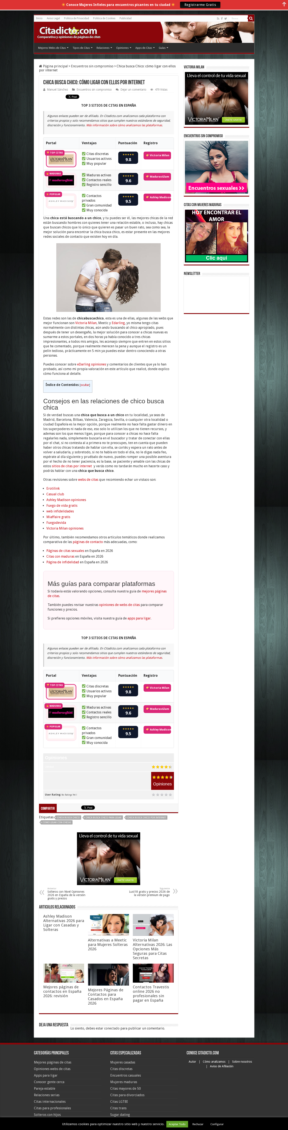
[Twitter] (225, 18)
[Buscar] (251, 18)
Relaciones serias (46, 1095)
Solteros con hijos (47, 1115)
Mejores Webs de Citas (52, 47)
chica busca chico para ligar (103, 817)
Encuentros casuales (125, 1075)
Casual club (55, 494)
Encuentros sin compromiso (92, 66)
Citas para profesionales (52, 1108)
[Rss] (218, 18)
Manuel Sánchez (57, 89)
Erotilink (53, 488)
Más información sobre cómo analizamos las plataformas (124, 125)
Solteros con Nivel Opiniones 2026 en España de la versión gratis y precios (66, 893)
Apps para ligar (46, 1075)
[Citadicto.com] (68, 32)
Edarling (118, 323)
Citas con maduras (60, 556)
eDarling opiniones (91, 364)
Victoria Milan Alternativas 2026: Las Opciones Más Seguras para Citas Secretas (152, 949)
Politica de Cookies (104, 18)
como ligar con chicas (57, 822)
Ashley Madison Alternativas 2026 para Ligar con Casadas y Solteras (63, 923)
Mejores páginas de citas (52, 1062)
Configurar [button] (217, 1124)
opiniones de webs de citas (119, 605)
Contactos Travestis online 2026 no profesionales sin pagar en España (151, 993)
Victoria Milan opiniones (64, 528)
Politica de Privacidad (76, 18)
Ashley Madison (160, 197)
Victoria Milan (159, 155)
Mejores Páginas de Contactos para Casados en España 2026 (105, 996)
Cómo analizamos (214, 1061)
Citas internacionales (50, 1102)
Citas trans (118, 1108)
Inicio (39, 18)
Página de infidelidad (62, 562)
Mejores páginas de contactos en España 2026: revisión (62, 991)
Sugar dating (120, 1115)
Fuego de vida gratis (61, 506)
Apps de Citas (143, 47)
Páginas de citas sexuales (65, 551)
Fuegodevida (56, 523)
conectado (112, 1028)
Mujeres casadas (122, 1062)
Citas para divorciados (127, 1095)
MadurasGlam (159, 176)
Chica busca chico (68, 817)
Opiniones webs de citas (52, 1069)
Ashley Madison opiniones (66, 500)
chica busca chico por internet (146, 817)
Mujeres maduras (123, 1082)
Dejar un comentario (133, 89)
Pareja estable (44, 1089)
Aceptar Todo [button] (177, 1124)
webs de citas (88, 480)
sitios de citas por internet (72, 466)
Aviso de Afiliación (221, 1066)
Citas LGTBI (119, 1102)
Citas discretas (121, 1069)
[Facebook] (222, 18)
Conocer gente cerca (49, 1082)
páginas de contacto (88, 542)
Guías (162, 47)
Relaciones (103, 47)
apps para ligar (139, 618)
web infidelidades (60, 511)
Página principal (55, 66)
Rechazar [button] (197, 1124)
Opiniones (122, 47)
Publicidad (126, 18)
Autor (193, 1061)
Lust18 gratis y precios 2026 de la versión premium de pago (149, 892)
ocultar (85, 385)
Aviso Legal (53, 18)
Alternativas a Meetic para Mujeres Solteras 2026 (108, 944)
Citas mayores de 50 (125, 1089)
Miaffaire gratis (58, 517)
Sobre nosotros (242, 1061)
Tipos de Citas (81, 47)
